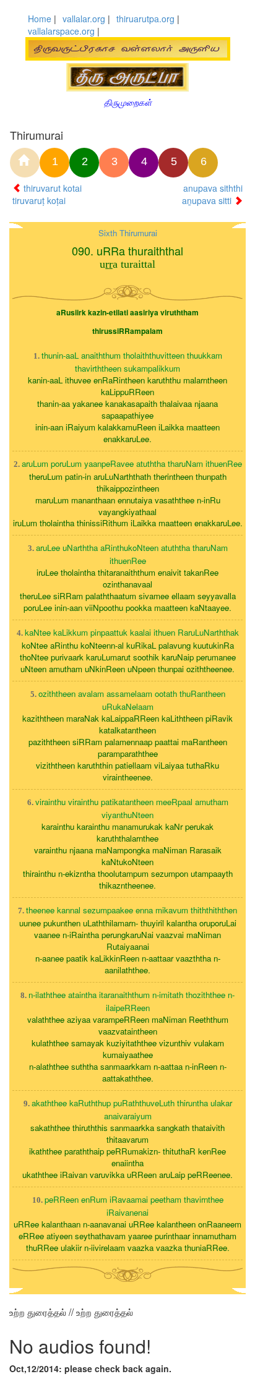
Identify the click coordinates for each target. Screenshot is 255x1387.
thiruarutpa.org (145, 18)
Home (39, 18)
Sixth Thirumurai (127, 233)
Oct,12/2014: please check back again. (90, 1368)
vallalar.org (84, 18)
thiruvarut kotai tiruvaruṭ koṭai (47, 194)
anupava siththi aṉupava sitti (212, 194)
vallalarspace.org (61, 31)
